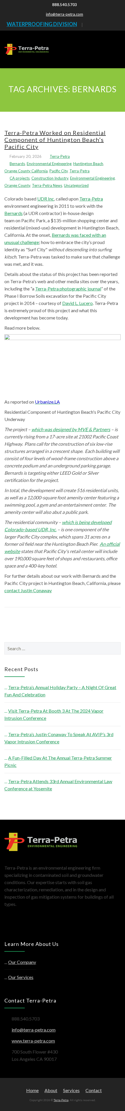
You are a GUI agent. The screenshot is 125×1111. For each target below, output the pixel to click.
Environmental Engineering (49, 163)
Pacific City (58, 171)
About (50, 1090)
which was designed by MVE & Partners (70, 429)
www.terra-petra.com (33, 1040)
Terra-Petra (60, 156)
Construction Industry (49, 178)
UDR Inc (45, 198)
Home (32, 1090)
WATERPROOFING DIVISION (42, 24)
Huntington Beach (88, 163)
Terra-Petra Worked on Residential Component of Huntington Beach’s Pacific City (55, 139)
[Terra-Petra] (26, 49)
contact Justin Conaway (28, 590)
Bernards (17, 163)
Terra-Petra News (47, 185)
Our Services (20, 977)
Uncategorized (76, 185)
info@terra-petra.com (64, 14)
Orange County (17, 185)
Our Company (22, 962)
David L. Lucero (77, 303)
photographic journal (80, 288)
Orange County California (26, 171)
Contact (93, 1090)
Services (71, 1090)
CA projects (20, 178)
